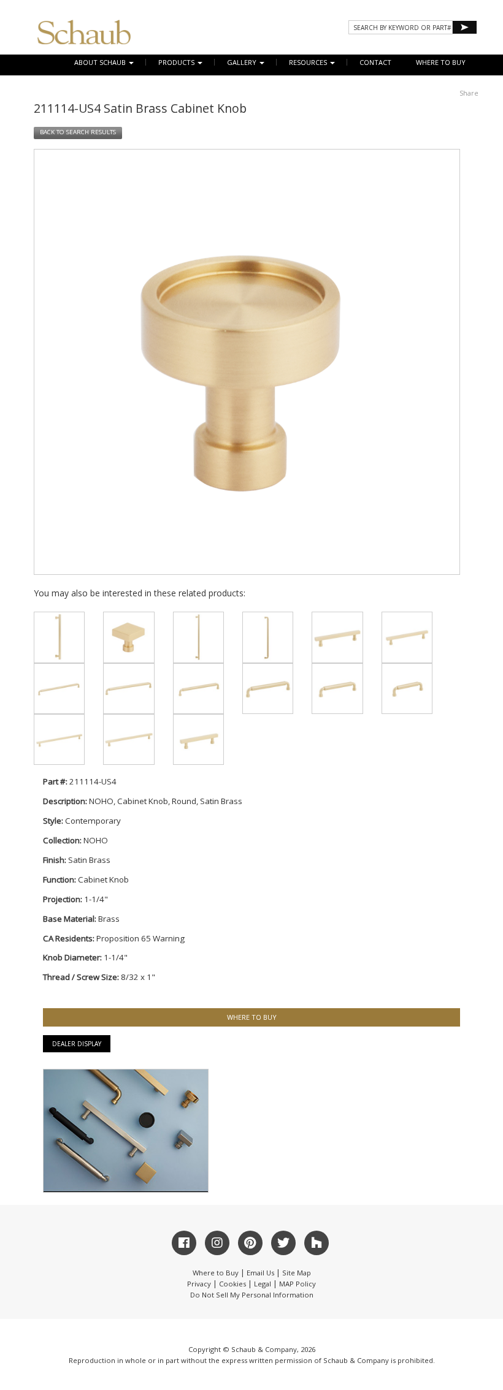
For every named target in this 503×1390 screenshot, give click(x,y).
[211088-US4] (267, 688)
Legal (262, 1283)
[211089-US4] (198, 688)
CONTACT (375, 62)
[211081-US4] (407, 637)
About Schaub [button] (101, 62)
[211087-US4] (337, 688)
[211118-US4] (59, 637)
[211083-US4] (128, 739)
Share (468, 92)
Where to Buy (216, 1272)
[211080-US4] (337, 637)
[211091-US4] (59, 688)
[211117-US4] (267, 637)
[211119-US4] (198, 637)
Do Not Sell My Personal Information (251, 1294)
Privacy (199, 1283)
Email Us (260, 1272)
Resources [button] (309, 62)
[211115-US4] (128, 637)
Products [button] (177, 62)
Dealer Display (76, 1043)
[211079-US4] (198, 739)
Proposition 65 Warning (140, 938)
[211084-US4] (59, 739)
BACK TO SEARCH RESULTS (78, 132)
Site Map (296, 1272)
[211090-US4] (128, 688)
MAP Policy (297, 1283)
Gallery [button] (242, 62)
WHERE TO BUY (441, 62)
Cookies (232, 1283)
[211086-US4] (407, 688)
